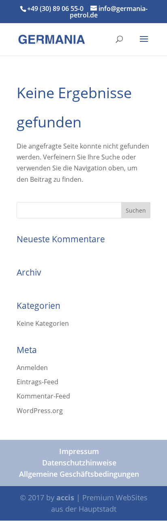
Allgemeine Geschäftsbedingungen (79, 474)
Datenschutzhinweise (79, 462)
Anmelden (32, 367)
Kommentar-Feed (43, 396)
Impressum (79, 451)
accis (65, 497)
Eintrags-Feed (37, 381)
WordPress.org (40, 410)
